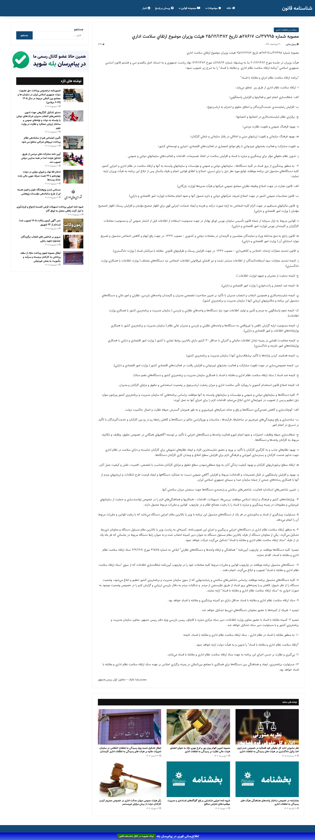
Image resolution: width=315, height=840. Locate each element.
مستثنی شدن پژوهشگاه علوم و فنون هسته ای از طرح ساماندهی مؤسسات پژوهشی (39, 192)
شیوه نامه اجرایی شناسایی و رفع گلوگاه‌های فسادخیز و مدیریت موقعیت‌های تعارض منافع (199, 802)
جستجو (78, 29)
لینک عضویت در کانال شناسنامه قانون (136, 836)
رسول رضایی (291, 44)
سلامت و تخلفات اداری (286, 30)
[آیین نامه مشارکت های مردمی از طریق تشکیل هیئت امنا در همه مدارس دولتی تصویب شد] (73, 159)
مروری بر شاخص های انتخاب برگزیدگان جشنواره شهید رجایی (41, 239)
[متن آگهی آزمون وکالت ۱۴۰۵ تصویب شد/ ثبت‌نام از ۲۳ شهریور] (73, 225)
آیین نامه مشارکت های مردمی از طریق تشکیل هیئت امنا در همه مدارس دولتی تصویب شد (41, 158)
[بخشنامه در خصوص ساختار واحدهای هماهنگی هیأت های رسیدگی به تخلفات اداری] (267, 779)
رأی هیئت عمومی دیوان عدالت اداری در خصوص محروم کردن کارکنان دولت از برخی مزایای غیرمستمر (130, 802)
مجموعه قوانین (189, 8)
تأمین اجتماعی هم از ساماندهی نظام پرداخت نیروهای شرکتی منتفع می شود (41, 140)
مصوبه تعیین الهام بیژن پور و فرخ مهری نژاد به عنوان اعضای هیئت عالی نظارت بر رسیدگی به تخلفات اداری (200, 749)
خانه (229, 8)
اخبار (145, 8)
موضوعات (212, 8)
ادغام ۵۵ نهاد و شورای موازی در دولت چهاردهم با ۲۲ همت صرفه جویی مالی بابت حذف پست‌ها (39, 176)
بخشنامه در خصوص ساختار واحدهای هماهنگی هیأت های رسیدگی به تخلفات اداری (270, 802)
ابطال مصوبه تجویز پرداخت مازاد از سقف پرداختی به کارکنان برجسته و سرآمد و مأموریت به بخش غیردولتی (40, 257)
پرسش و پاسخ (163, 8)
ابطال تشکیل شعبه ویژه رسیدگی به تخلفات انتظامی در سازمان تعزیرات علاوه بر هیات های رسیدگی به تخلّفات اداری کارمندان (130, 749)
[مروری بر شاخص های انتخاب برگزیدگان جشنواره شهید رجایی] (73, 241)
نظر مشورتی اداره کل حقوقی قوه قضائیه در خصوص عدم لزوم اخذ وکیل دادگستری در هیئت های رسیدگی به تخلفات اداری (268, 749)
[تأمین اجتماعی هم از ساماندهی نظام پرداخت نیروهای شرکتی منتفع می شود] (73, 142)
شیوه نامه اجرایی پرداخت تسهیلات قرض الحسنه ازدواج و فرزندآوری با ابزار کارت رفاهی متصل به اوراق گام (50, 209)
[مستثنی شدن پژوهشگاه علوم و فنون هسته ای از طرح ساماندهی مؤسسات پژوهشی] (73, 195)
